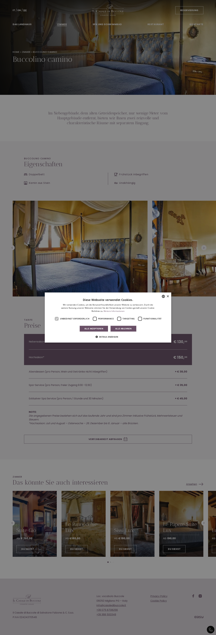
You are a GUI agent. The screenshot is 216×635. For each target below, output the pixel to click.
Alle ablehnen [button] (123, 328)
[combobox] (163, 296)
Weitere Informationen (114, 311)
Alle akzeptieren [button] (93, 328)
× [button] (168, 296)
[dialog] (108, 318)
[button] (108, 337)
